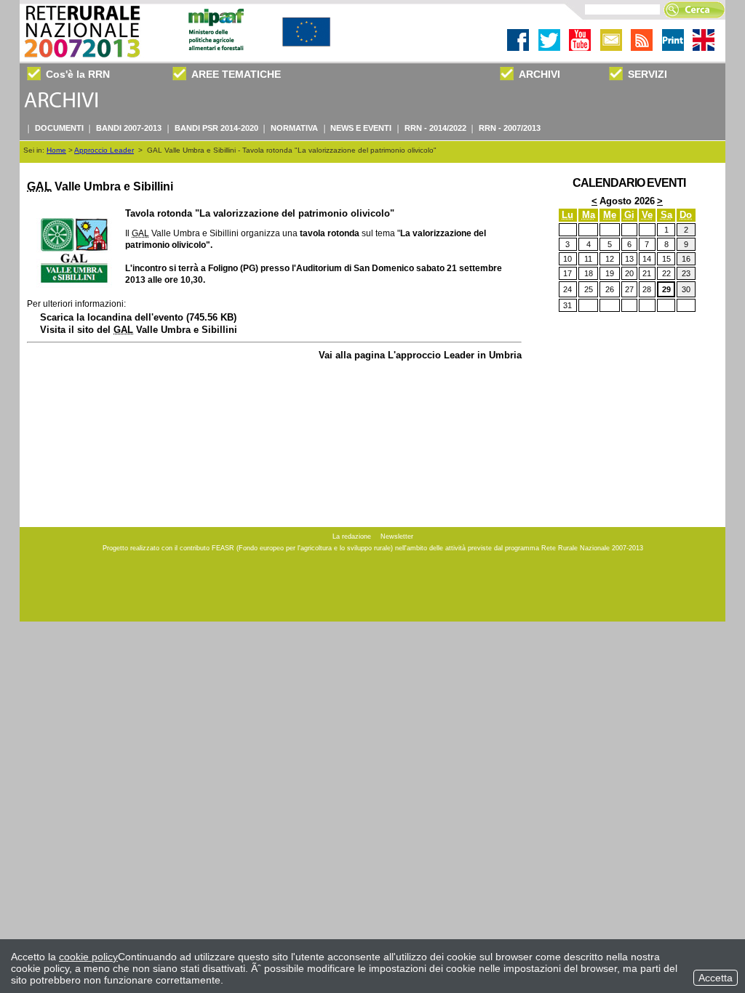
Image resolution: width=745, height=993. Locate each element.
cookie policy (88, 956)
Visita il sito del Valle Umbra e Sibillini (138, 329)
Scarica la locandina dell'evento (138, 317)
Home (56, 150)
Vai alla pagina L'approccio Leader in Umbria (420, 355)
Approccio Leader (104, 150)
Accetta (716, 978)
